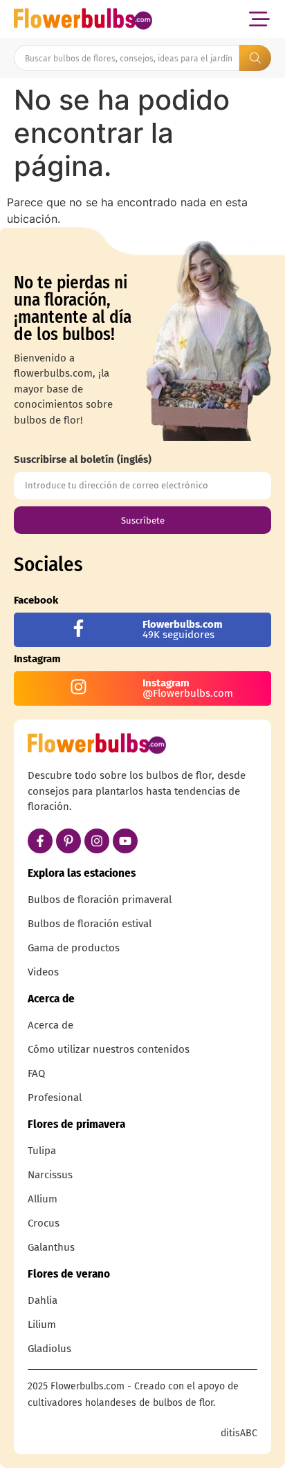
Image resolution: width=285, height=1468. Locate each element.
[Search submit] (255, 58)
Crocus (43, 1223)
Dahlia (42, 1300)
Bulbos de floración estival (89, 924)
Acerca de (50, 1025)
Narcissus (50, 1175)
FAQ (36, 1073)
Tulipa (42, 1150)
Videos (43, 972)
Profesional (55, 1097)
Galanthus (51, 1247)
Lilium (42, 1324)
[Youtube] (125, 841)
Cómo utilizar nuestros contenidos (109, 1049)
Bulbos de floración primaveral (100, 899)
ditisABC (239, 1433)
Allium (42, 1199)
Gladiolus (49, 1348)
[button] (259, 19)
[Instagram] (96, 841)
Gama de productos (74, 948)
